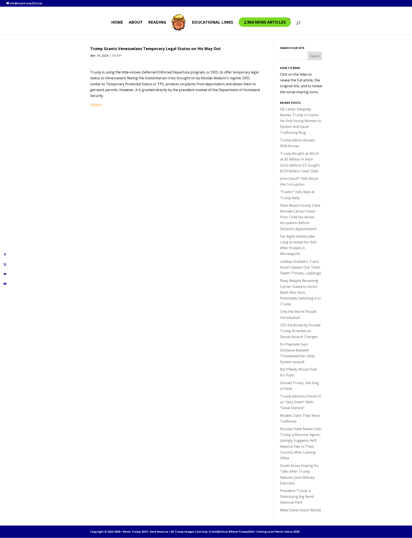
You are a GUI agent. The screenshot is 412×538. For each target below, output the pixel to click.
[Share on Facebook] (5, 254)
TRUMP (116, 55)
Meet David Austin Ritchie (300, 510)
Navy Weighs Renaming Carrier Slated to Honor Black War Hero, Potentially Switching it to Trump (300, 292)
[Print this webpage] (5, 283)
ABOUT (136, 23)
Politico (96, 104)
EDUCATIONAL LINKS (212, 23)
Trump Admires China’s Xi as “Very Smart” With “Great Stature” (300, 402)
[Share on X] (5, 264)
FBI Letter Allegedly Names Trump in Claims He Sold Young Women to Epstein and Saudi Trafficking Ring (300, 121)
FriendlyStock (218, 531)
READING (157, 23)
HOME (117, 23)
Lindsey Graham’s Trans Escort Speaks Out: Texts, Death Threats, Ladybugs (300, 267)
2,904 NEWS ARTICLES (265, 22)
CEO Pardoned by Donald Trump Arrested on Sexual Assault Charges (300, 331)
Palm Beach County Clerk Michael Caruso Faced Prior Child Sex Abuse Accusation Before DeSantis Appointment (300, 217)
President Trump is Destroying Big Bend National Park (297, 496)
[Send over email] (5, 274)
